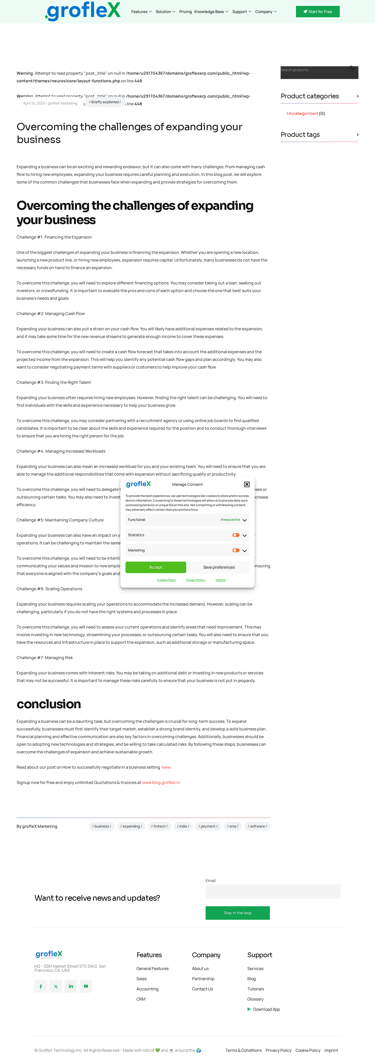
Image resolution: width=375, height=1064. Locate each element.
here (166, 767)
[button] (246, 484)
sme (232, 826)
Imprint (221, 579)
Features (139, 11)
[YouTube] (86, 986)
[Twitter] (55, 986)
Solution (163, 11)
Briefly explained (105, 101)
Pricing (185, 11)
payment (208, 826)
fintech (160, 826)
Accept (155, 567)
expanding (131, 826)
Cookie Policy (166, 579)
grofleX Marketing (62, 103)
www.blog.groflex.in (161, 782)
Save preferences (219, 567)
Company (263, 11)
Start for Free (320, 11)
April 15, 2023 (34, 103)
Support (239, 11)
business (102, 826)
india (183, 826)
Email (211, 880)
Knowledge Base (209, 11)
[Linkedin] (71, 986)
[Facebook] (40, 986)
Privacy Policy (195, 579)
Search (351, 68)
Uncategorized (302, 113)
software (257, 826)
